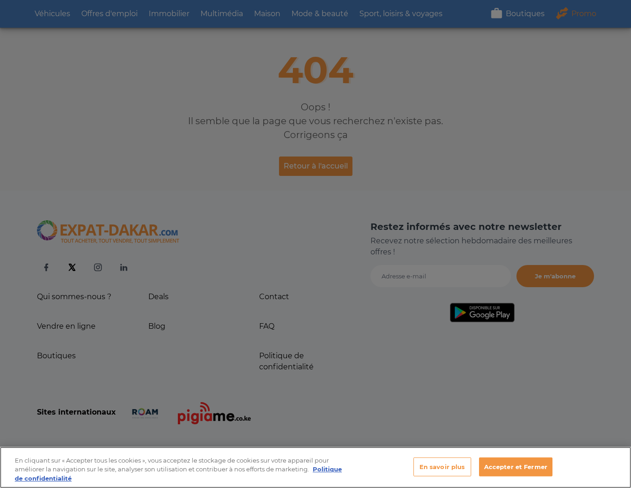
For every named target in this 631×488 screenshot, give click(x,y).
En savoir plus (442, 466)
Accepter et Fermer (515, 466)
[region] (315, 467)
